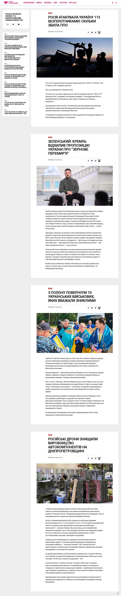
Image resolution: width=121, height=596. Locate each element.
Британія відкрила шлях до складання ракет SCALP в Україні (15, 95)
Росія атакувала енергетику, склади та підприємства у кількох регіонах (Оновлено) (15, 85)
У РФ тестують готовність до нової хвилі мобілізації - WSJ (15, 112)
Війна (39, 3)
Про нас (73, 3)
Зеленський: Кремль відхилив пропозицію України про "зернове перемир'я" (15, 37)
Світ (55, 3)
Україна (47, 3)
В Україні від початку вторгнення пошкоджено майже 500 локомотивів (14, 67)
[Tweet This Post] (13, 24)
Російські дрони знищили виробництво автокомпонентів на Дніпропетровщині (14, 57)
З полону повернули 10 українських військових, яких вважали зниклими (15, 47)
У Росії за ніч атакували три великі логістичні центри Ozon (15, 104)
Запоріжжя (28, 3)
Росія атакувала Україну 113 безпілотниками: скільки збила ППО (14, 17)
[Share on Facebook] (7, 24)
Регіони (63, 3)
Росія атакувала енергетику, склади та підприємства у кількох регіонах (15, 76)
